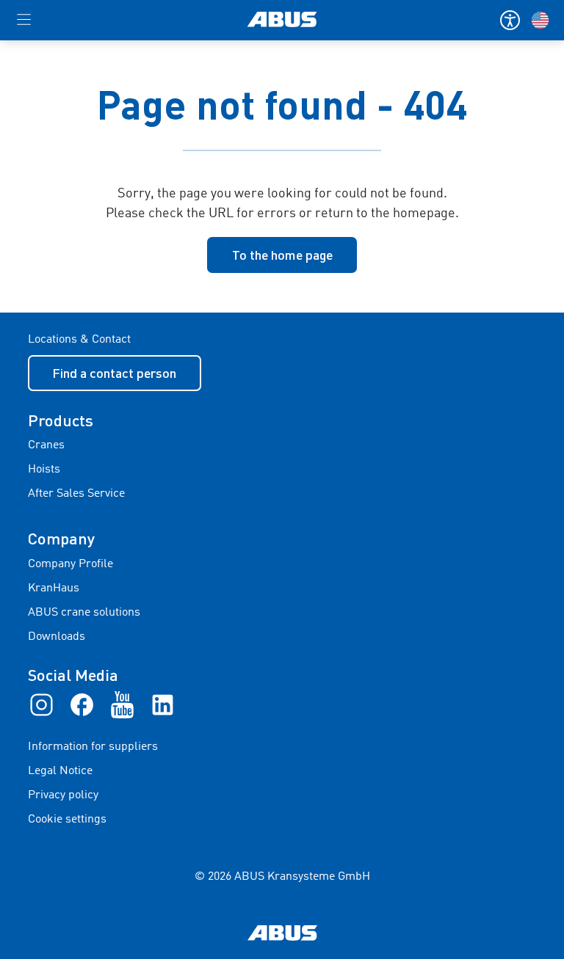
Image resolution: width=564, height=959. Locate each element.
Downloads (56, 637)
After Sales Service (76, 494)
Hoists (44, 469)
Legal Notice (60, 771)
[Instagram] (41, 704)
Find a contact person (114, 373)
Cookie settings (67, 819)
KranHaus (53, 588)
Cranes (46, 445)
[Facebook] (81, 704)
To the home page (282, 255)
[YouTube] (122, 704)
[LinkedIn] (162, 704)
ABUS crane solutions (84, 613)
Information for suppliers (93, 747)
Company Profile (70, 564)
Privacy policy (63, 795)
